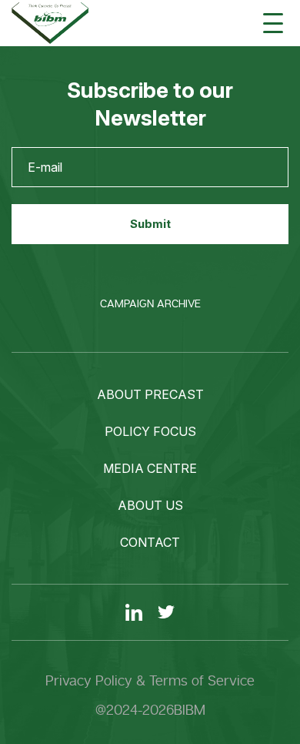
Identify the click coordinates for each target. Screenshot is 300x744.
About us (150, 505)
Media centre (150, 468)
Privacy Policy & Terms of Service (150, 680)
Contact (150, 542)
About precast (150, 394)
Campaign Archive (150, 303)
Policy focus (150, 431)
